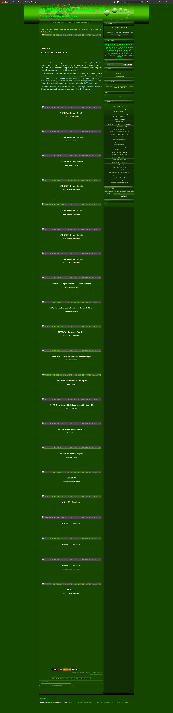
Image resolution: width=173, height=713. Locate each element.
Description (108, 31)
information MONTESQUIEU (118, 126)
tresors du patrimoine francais (118, 182)
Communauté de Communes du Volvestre (119, 172)
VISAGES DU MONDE (118, 159)
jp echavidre (51, 702)
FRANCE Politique (117, 109)
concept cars (119, 180)
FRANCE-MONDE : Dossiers (118, 162)
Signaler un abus (88, 702)
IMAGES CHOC (118, 119)
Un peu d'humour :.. (118, 142)
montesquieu (43, 698)
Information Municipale (118, 139)
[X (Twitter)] (114, 2)
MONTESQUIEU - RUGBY (118, 147)
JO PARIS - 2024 (118, 149)
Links (119, 96)
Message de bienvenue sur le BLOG (119, 175)
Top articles (72, 702)
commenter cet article (95, 674)
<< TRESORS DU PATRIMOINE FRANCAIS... (62, 22)
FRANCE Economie (118, 116)
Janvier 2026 (119, 73)
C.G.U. (97, 702)
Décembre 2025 (119, 76)
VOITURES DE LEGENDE (117, 114)
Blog (113, 27)
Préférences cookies (127, 702)
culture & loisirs (118, 164)
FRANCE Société (118, 111)
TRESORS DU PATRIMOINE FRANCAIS (95, 672)
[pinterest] (117, 2)
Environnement (118, 137)
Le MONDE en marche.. (118, 106)
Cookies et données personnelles (110, 702)
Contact (119, 35)
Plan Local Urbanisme (118, 167)
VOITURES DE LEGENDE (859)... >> (82, 22)
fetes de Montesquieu (118, 144)
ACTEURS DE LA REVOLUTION (118, 131)
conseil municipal (118, 129)
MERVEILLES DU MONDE (118, 157)
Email (108, 193)
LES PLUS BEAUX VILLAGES (118, 134)
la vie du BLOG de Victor (118, 154)
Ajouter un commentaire (55, 685)
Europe (118, 121)
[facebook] (111, 2)
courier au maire (119, 169)
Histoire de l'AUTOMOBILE (118, 152)
